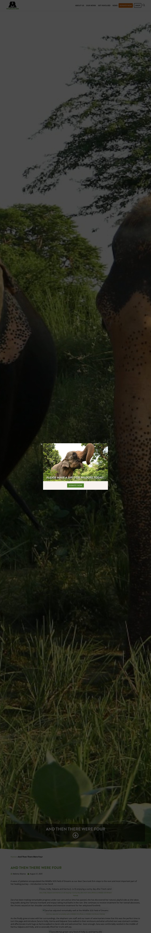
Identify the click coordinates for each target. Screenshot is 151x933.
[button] (41, 444)
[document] (75, 466)
